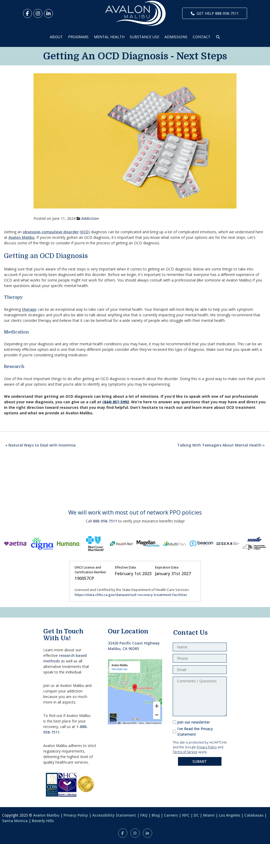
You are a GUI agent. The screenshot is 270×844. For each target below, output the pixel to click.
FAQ (143, 815)
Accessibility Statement (114, 815)
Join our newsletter (193, 722)
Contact (201, 36)
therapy (29, 309)
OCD (85, 231)
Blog (156, 815)
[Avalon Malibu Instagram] (37, 13)
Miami (209, 815)
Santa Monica (15, 820)
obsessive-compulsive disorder (51, 231)
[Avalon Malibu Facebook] (27, 13)
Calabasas (253, 815)
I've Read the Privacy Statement (195, 731)
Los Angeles (229, 815)
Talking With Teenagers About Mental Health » (221, 445)
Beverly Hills (43, 820)
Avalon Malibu (21, 237)
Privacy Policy (207, 747)
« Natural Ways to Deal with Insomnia (40, 445)
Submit (199, 761)
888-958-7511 (105, 520)
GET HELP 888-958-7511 (218, 13)
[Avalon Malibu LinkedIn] (48, 13)
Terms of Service (185, 752)
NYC (186, 815)
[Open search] (218, 37)
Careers (171, 815)
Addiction (90, 218)
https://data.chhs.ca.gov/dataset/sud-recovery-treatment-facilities (131, 594)
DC (196, 815)
